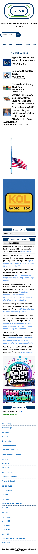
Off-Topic (5, 468)
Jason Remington (18, 63)
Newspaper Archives (10, 477)
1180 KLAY (6, 530)
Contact (5, 459)
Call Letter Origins (9, 445)
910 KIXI (5, 508)
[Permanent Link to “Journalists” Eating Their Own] (7, 88)
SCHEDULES (7, 486)
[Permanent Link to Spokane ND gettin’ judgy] (7, 75)
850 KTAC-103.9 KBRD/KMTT (13, 503)
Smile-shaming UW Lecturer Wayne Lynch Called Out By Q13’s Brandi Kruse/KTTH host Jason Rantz (18, 114)
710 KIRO (5, 499)
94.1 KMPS (6, 543)
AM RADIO (6, 432)
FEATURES (19, 45)
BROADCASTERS (8, 45)
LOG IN (27, 45)
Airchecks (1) (7, 423)
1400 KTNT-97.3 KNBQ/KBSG (13, 538)
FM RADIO (6, 463)
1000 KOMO (6, 517)
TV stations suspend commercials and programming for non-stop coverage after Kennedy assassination (18, 340)
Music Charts (7, 472)
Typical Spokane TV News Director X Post (23, 59)
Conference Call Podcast (11, 455)
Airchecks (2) (7, 428)
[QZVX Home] (19, 202)
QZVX (19, 11)
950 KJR (5, 512)
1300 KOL (5, 534)
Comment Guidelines (10, 450)
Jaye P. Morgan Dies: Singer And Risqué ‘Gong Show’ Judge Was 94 (18, 263)
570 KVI (5, 495)
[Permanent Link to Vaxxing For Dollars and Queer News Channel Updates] (7, 98)
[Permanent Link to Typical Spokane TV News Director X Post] (7, 62)
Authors (5, 437)
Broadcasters (7, 441)
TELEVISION (7, 490)
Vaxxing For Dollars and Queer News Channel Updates (22, 98)
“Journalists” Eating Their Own (22, 86)
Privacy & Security (9, 481)
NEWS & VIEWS (26, 252)
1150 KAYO (6, 525)
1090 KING (6, 521)
